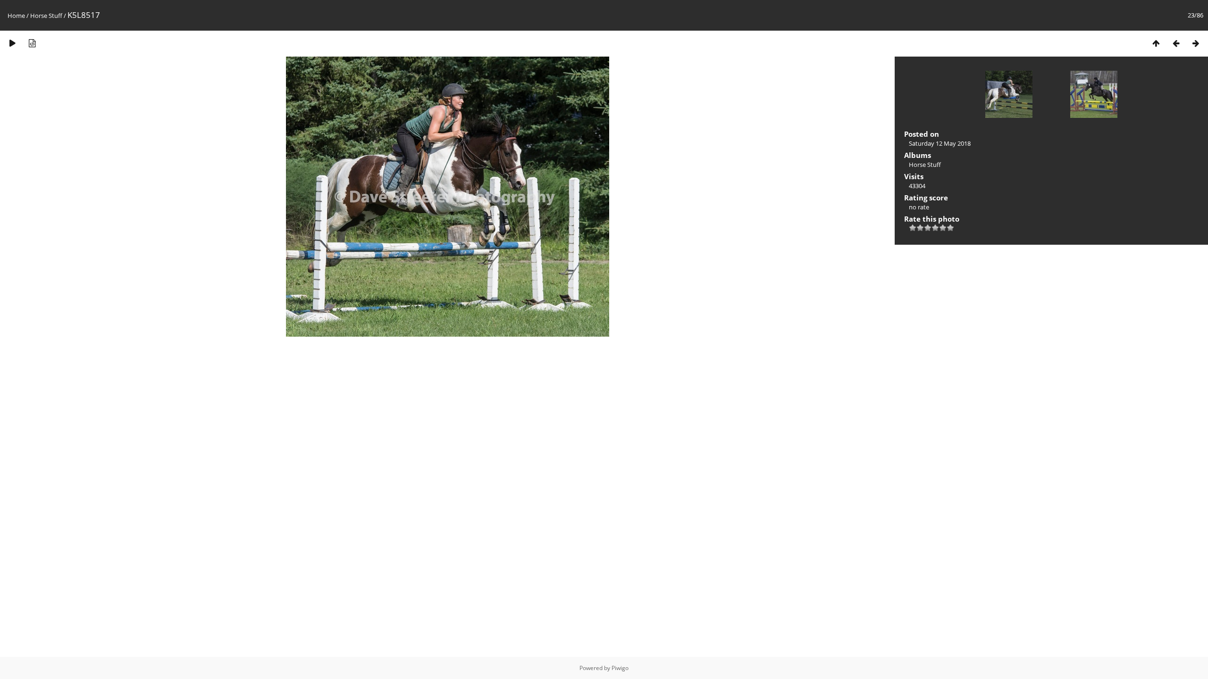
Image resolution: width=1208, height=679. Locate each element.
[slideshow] (12, 43)
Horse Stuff (46, 15)
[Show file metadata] (32, 43)
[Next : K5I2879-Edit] (1196, 43)
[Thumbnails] (1156, 43)
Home (16, 15)
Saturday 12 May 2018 (940, 143)
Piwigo (620, 668)
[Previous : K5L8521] (1176, 43)
